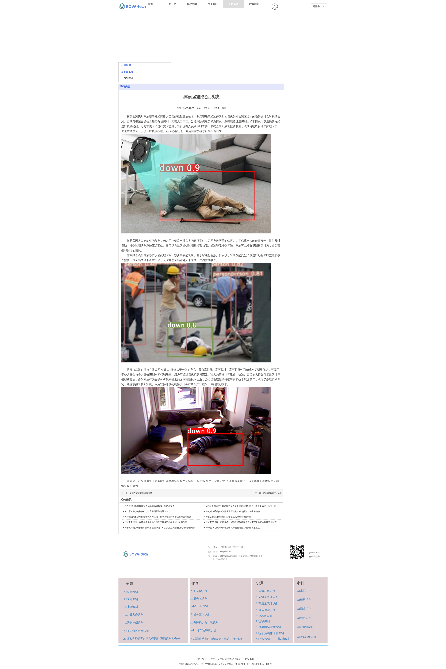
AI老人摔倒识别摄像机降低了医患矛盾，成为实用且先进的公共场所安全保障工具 (162, 527)
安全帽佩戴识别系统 (272, 493)
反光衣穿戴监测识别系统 (140, 493)
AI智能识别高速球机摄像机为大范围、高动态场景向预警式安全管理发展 (158, 517)
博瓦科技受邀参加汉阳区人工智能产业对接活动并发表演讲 (233, 511)
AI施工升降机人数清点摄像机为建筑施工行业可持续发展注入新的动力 (157, 522)
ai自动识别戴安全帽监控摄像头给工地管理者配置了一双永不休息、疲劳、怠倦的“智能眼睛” (243, 506)
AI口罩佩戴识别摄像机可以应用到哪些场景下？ (146, 511)
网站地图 (249, 659)
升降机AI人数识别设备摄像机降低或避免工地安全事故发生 (233, 527)
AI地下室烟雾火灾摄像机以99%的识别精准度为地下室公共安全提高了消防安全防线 (243, 522)
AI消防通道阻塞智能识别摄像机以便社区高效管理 (228, 517)
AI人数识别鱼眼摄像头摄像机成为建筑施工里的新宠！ (150, 506)
